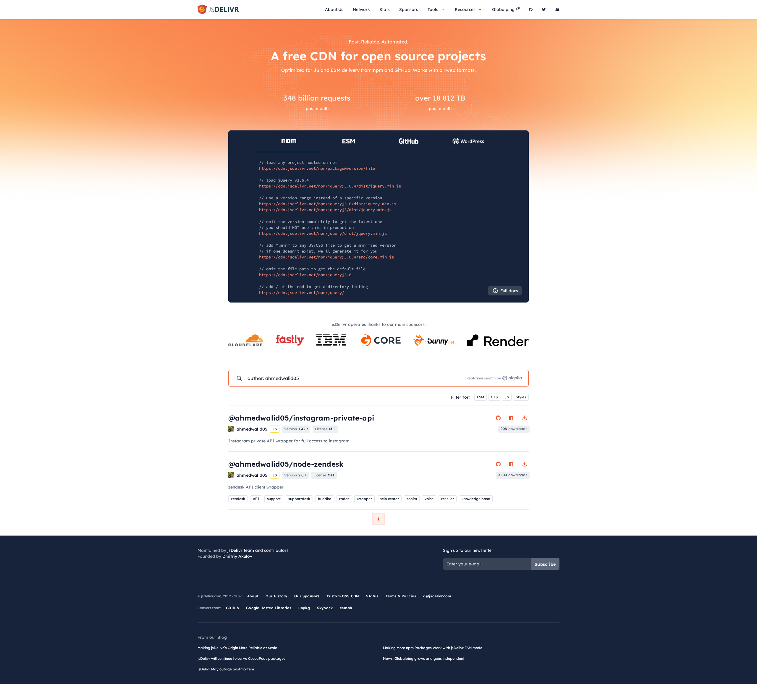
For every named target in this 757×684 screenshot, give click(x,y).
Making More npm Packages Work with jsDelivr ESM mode (432, 648)
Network (361, 9)
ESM (480, 397)
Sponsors (408, 9)
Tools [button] (433, 9)
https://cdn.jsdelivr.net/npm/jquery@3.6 (305, 274)
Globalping (503, 9)
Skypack (325, 608)
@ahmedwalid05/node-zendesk (286, 464)
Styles (521, 397)
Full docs (509, 290)
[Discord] (557, 9)
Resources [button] (465, 9)
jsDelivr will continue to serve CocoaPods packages (241, 658)
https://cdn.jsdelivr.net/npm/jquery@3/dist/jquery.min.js (325, 209)
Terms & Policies (401, 596)
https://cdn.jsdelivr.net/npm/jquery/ (301, 292)
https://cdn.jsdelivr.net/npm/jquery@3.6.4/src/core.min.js (326, 257)
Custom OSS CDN (343, 596)
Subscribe (545, 564)
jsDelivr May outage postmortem (226, 669)
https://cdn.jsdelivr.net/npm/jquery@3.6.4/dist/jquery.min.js (330, 186)
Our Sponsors (306, 596)
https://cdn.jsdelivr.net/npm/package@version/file (317, 168)
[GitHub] (531, 9)
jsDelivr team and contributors (258, 550)
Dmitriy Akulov (237, 556)
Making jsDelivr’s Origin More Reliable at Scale (237, 648)
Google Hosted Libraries (268, 608)
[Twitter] (544, 9)
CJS (494, 397)
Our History (276, 596)
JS (506, 397)
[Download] (524, 418)
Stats (384, 9)
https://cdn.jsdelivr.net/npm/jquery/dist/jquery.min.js (323, 233)
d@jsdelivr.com (437, 596)
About (252, 596)
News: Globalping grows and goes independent (424, 658)
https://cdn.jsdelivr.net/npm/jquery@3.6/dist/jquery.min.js (327, 203)
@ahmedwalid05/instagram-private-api (301, 417)
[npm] (511, 418)
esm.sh (346, 608)
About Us (334, 9)
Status (372, 596)
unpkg (304, 608)
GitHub (232, 608)
